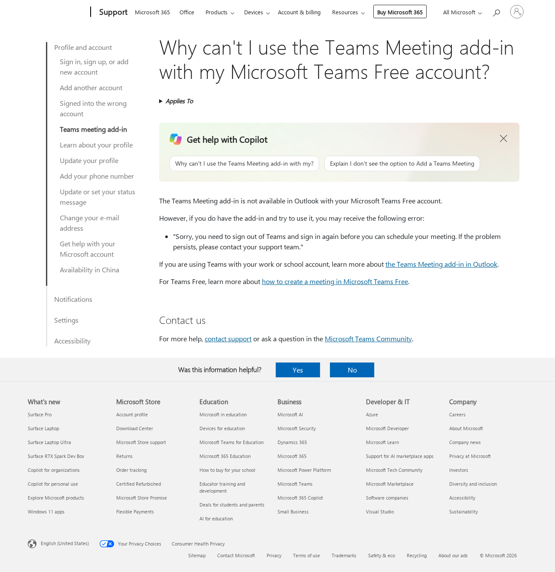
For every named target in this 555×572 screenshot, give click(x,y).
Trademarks (344, 555)
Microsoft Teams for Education (231, 442)
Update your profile (89, 160)
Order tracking (131, 470)
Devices (253, 12)
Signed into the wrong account (93, 108)
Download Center (134, 428)
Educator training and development (222, 487)
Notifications (73, 299)
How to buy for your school (227, 470)
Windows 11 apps (46, 511)
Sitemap (197, 555)
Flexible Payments (135, 511)
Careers (457, 414)
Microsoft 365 (152, 12)
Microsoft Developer (387, 428)
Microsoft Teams (295, 483)
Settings (66, 319)
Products (217, 12)
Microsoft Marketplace (390, 483)
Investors (458, 470)
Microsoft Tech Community (394, 470)
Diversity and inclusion (473, 483)
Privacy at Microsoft (470, 456)
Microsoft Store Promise (141, 497)
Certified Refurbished (138, 483)
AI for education (216, 518)
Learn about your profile (96, 144)
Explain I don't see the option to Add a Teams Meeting (402, 163)
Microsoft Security (297, 428)
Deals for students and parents (231, 504)
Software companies (387, 497)
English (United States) (65, 543)
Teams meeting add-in (93, 129)
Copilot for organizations (54, 470)
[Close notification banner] (504, 139)
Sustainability (463, 511)
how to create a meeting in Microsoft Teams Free (335, 281)
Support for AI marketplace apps (400, 456)
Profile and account (83, 47)
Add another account (91, 87)
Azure (372, 414)
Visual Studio (380, 511)
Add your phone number (97, 175)
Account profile (132, 414)
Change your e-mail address (89, 222)
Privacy (274, 555)
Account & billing (299, 12)
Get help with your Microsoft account (87, 248)
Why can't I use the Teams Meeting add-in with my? (244, 163)
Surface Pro (40, 414)
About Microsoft (466, 428)
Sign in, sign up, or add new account (94, 66)
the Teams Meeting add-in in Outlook (441, 263)
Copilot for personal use (53, 483)
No (352, 369)
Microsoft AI (290, 414)
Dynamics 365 (292, 442)
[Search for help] (496, 11)
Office (187, 12)
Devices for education (222, 428)
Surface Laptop (43, 428)
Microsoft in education (223, 414)
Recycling (417, 555)
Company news (465, 442)
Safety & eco (381, 555)
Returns (124, 456)
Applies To (179, 101)
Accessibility (72, 340)
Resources (345, 12)
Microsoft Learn (382, 442)
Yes (298, 369)
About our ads (453, 555)
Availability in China (89, 269)
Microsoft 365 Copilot (300, 497)
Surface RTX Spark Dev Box (56, 456)
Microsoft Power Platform (304, 470)
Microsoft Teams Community (368, 338)
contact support (228, 338)
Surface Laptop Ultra (49, 442)
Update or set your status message (97, 196)
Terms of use (306, 555)
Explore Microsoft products (56, 497)
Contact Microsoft (236, 555)
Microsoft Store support (141, 442)
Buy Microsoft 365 (400, 12)
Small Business (293, 511)
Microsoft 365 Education (225, 456)
